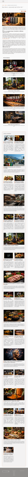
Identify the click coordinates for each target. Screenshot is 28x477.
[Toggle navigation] (3, 1)
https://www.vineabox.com (6, 38)
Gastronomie (14, 470)
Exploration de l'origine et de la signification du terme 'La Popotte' (8, 260)
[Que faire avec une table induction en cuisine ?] (14, 315)
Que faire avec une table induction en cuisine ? (12, 322)
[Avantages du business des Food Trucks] (8, 332)
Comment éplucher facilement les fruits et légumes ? (8, 299)
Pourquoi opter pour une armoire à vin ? (14, 124)
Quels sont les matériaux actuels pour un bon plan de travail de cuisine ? (19, 221)
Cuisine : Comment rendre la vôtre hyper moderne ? (13, 206)
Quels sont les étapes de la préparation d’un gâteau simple (8, 454)
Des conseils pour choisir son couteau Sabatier (12, 439)
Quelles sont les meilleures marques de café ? (19, 415)
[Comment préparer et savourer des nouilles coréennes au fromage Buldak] (19, 255)
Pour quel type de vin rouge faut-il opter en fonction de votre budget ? (14, 107)
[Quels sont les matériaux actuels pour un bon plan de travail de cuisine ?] (19, 216)
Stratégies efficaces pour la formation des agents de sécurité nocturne (19, 142)
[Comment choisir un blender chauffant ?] (14, 83)
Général (6, 5)
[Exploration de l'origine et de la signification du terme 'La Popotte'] (8, 255)
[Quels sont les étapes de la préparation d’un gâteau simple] (8, 449)
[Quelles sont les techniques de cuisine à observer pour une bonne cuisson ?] (19, 294)
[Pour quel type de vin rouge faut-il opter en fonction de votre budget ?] (14, 100)
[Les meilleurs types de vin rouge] (8, 372)
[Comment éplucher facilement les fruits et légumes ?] (8, 294)
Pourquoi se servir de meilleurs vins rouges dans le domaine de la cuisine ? (14, 73)
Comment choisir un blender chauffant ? (14, 90)
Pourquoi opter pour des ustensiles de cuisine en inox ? (8, 415)
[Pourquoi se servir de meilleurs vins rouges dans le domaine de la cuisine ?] (14, 66)
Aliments (14, 474)
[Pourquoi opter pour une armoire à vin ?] (14, 117)
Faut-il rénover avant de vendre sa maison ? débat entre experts (8, 142)
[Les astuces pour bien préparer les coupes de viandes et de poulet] (14, 276)
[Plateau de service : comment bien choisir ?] (14, 394)
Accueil (3, 5)
